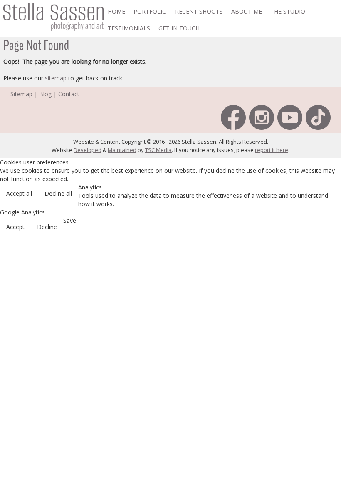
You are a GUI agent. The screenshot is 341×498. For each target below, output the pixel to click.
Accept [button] (15, 227)
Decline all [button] (58, 193)
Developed (87, 150)
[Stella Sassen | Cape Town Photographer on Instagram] (261, 117)
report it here (271, 150)
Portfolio (150, 11)
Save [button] (69, 220)
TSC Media (158, 150)
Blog (45, 94)
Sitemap (21, 94)
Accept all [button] (19, 193)
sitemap (56, 78)
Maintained (122, 150)
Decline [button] (47, 227)
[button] (328, 450)
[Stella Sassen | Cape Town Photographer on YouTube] (289, 117)
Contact (68, 94)
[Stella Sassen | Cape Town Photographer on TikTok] (318, 117)
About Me (246, 11)
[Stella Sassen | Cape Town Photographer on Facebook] (233, 117)
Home (116, 11)
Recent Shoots (199, 11)
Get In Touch (179, 28)
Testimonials (129, 28)
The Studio (287, 11)
